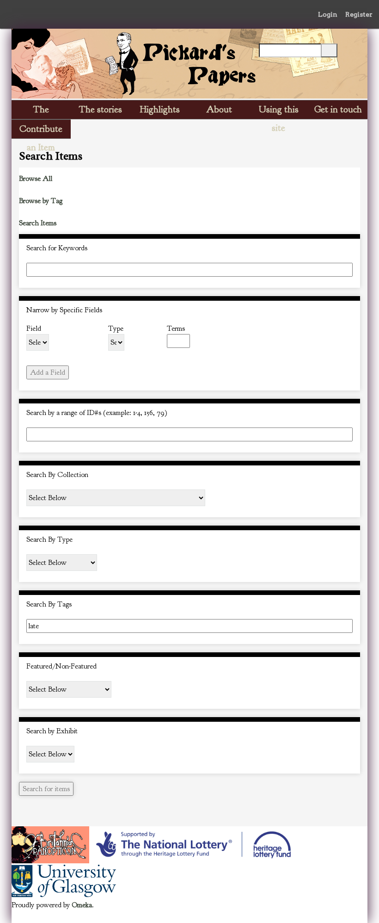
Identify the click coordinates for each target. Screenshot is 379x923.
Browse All (35, 178)
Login (327, 14)
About (219, 109)
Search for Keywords (56, 248)
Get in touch (338, 109)
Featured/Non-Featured (61, 666)
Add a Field (47, 372)
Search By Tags (49, 604)
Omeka (82, 905)
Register (359, 14)
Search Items (37, 223)
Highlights (160, 109)
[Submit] (329, 50)
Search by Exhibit (52, 731)
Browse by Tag (40, 200)
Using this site (279, 111)
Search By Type (49, 539)
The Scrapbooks (41, 111)
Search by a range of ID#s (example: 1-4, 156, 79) (96, 412)
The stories (100, 109)
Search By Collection (57, 474)
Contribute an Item (40, 130)
